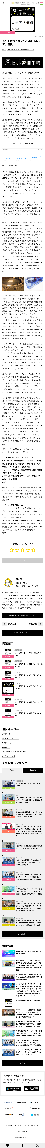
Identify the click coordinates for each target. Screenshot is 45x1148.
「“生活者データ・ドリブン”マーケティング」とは (22, 1126)
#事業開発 (6, 734)
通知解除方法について (22, 1137)
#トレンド (30, 49)
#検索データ (11, 49)
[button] (41, 3)
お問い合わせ (22, 1132)
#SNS (4, 49)
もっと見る (21, 934)
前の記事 (12, 624)
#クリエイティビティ (10, 738)
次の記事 (33, 624)
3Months (33, 770)
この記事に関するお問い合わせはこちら (21, 615)
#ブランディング (8, 756)
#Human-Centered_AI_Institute (14, 752)
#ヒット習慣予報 (21, 49)
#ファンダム (7, 743)
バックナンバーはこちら (21, 632)
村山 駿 (19, 579)
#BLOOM (6, 747)
